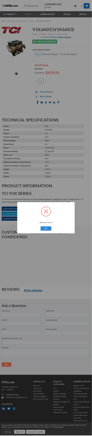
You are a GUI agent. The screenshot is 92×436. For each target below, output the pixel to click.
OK (45, 228)
